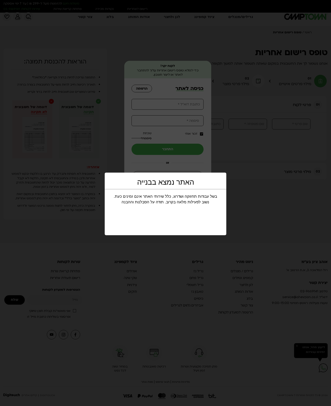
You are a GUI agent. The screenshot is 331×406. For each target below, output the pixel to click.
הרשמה (141, 88)
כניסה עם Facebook (165, 190)
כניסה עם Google (165, 176)
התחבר (167, 149)
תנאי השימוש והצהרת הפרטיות (160, 209)
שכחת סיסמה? (146, 136)
